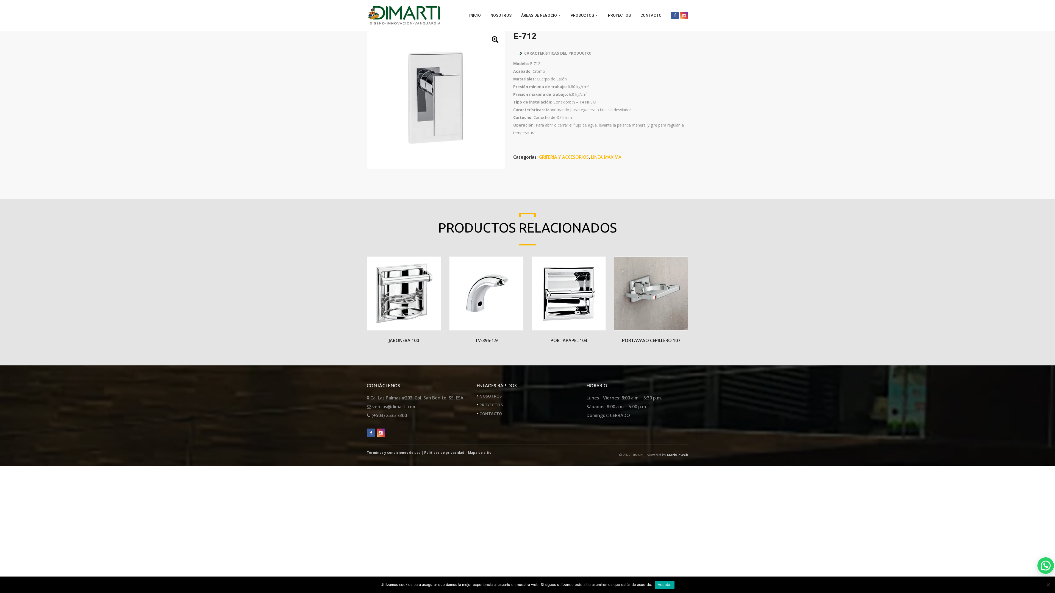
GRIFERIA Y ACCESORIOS (564, 157)
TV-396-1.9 (486, 340)
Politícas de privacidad (444, 452)
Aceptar (665, 584)
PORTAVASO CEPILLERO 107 (651, 340)
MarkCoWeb (677, 455)
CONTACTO (490, 413)
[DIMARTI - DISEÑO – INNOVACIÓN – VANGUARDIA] (404, 15)
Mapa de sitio (480, 452)
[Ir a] (675, 15)
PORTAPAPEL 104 (569, 340)
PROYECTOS (491, 404)
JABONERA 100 (404, 340)
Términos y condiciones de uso (394, 452)
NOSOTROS (490, 396)
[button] (496, 40)
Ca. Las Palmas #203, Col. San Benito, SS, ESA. (417, 398)
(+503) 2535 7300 (388, 415)
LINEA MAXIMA (606, 157)
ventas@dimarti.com (394, 407)
